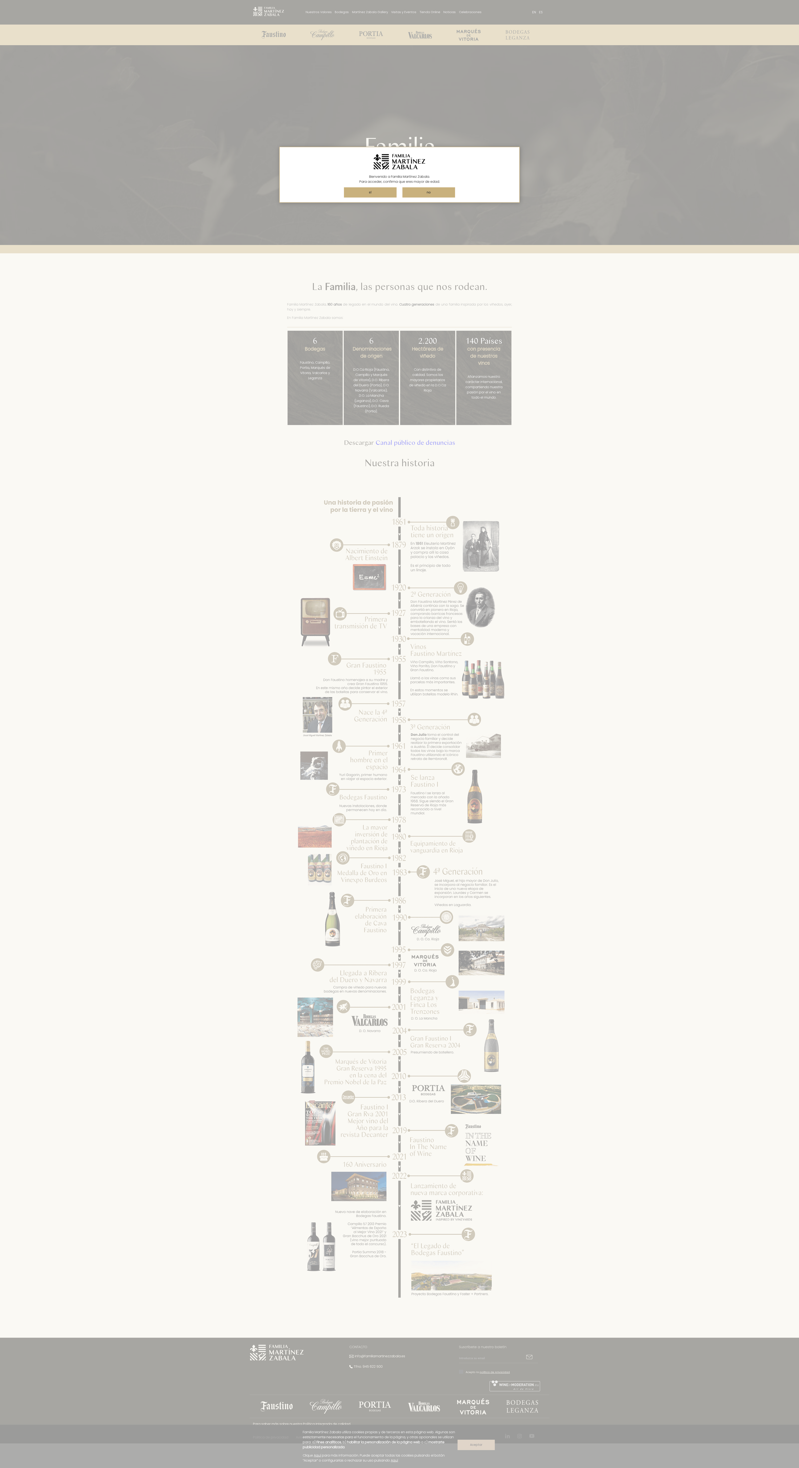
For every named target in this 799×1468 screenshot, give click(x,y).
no (429, 192)
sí (370, 192)
